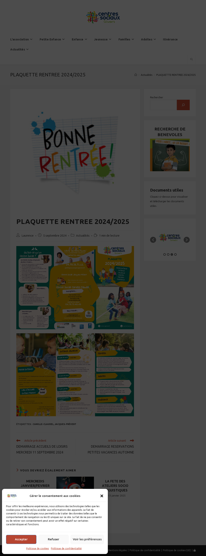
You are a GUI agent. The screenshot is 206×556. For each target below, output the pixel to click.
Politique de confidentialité (66, 548)
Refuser (53, 539)
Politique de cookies (37, 548)
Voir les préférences (87, 539)
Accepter (21, 539)
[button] (102, 496)
